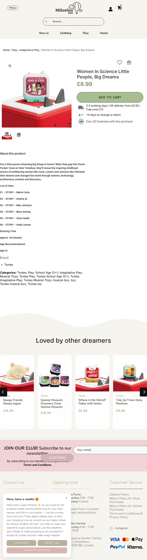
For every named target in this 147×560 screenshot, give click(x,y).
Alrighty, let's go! (37, 550)
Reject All (52, 543)
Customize (21, 543)
